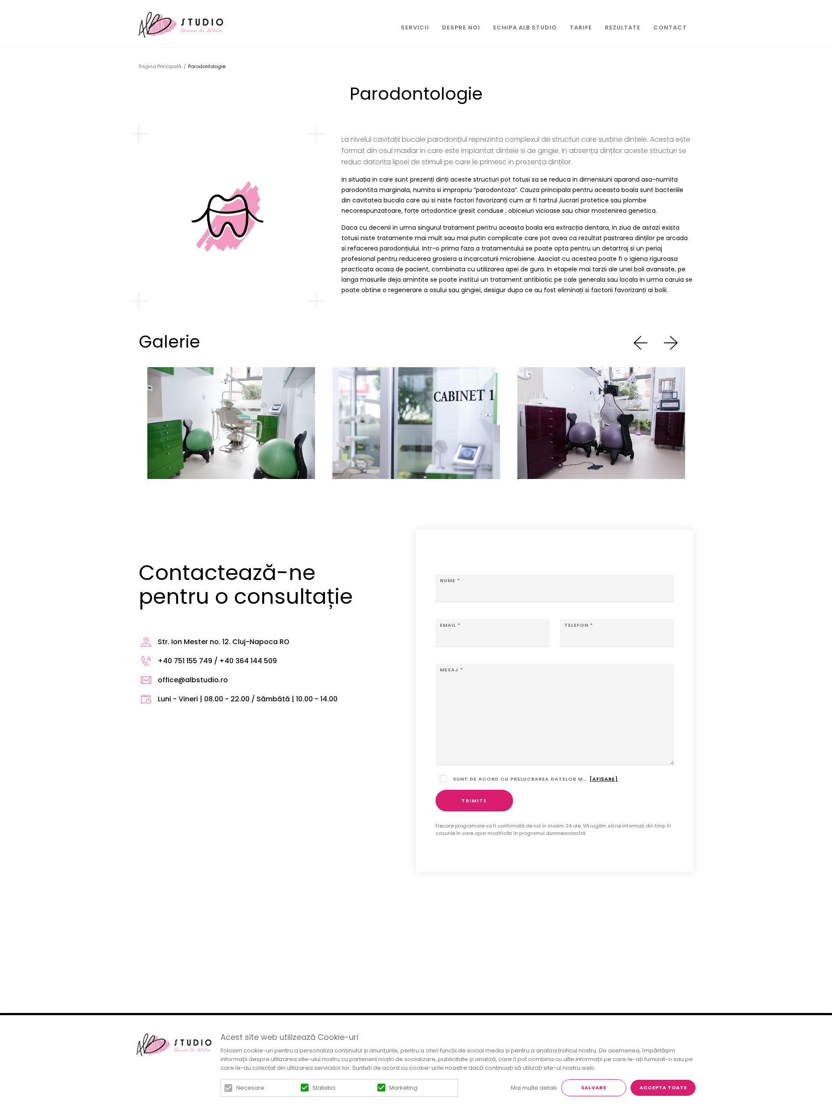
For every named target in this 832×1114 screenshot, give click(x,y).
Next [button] (670, 343)
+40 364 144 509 (248, 661)
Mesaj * (451, 669)
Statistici (323, 1088)
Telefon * (578, 625)
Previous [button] (640, 343)
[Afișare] (604, 778)
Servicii (415, 27)
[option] (231, 423)
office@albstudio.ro (193, 680)
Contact (670, 27)
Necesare (250, 1088)
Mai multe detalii (534, 1088)
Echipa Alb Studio (525, 27)
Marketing (403, 1088)
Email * (450, 625)
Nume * (450, 580)
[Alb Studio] (181, 25)
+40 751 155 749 (185, 661)
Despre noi (461, 27)
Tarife (581, 27)
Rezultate (622, 27)
